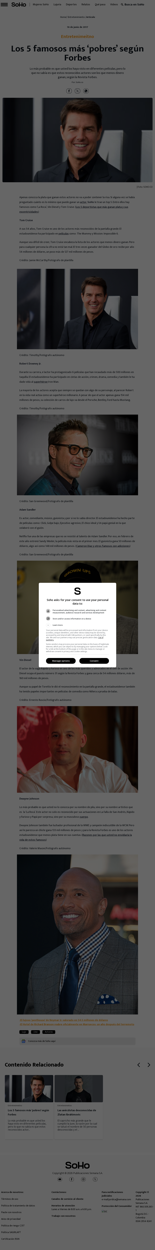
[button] (77, 625)
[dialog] (77, 625)
